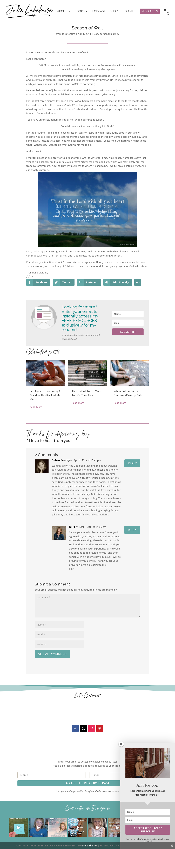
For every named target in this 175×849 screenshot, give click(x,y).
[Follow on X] (83, 728)
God (96, 33)
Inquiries (128, 11)
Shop (114, 11)
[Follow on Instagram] (91, 728)
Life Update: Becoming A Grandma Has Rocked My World (45, 395)
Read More (36, 407)
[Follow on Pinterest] (99, 728)
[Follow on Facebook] (75, 728)
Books (80, 11)
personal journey (109, 33)
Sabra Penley (61, 460)
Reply (132, 463)
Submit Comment (52, 654)
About (62, 11)
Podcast (99, 11)
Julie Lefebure (67, 33)
